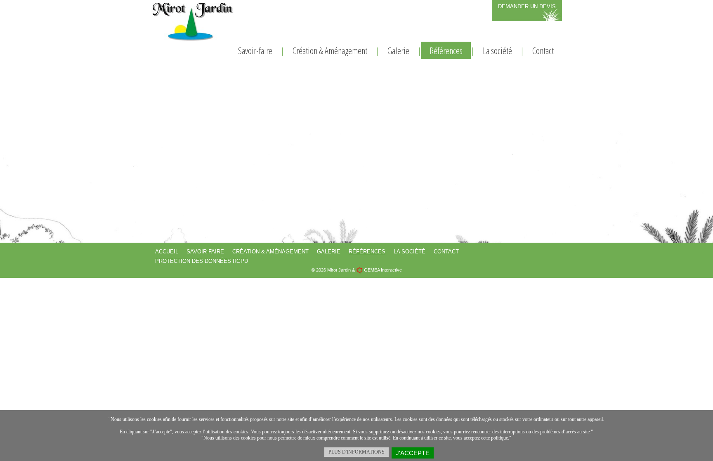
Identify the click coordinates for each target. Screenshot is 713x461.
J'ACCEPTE (413, 452)
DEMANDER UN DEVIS (527, 6)
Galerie (398, 50)
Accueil (166, 251)
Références (446, 50)
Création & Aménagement (330, 50)
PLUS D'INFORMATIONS (356, 452)
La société (497, 50)
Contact (543, 50)
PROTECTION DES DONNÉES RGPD (201, 261)
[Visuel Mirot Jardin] (192, 20)
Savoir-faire (255, 50)
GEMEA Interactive (383, 269)
